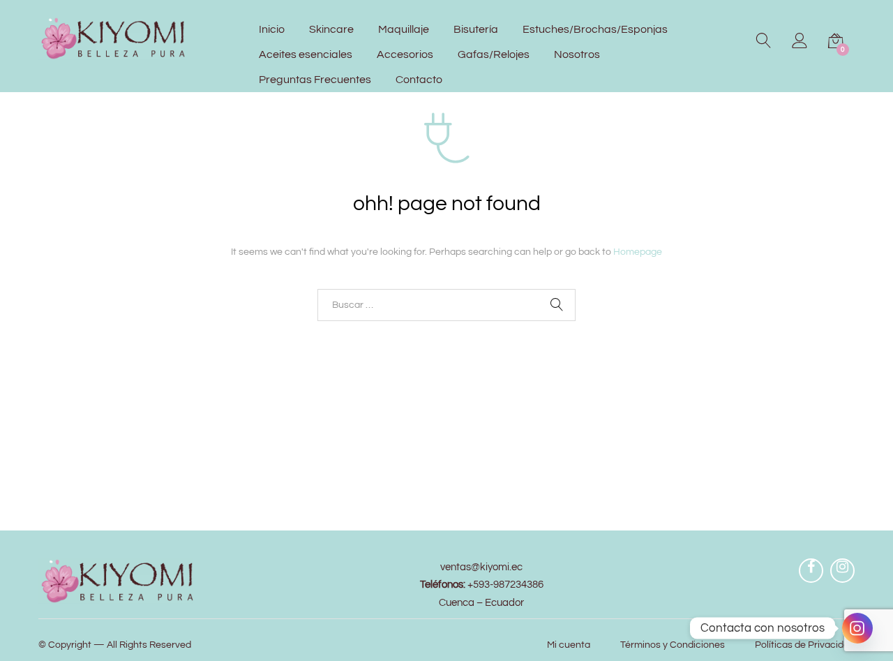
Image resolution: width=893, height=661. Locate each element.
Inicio (272, 29)
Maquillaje (403, 29)
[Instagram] (857, 628)
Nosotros (577, 54)
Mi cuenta (568, 645)
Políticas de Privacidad (805, 645)
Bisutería (475, 29)
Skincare (331, 29)
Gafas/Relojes (494, 54)
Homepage (637, 252)
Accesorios (405, 54)
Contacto (419, 79)
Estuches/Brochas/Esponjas (595, 29)
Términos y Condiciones (672, 645)
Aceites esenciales (305, 54)
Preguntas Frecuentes (315, 79)
